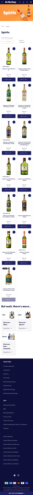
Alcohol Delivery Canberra (11, 464)
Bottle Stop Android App (10, 393)
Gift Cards (6, 378)
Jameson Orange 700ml (24, 253)
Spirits (7, 26)
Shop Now (6, 328)
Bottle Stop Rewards (9, 382)
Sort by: (21, 40)
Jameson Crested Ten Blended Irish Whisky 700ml (24, 107)
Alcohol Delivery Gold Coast (11, 456)
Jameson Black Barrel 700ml (24, 216)
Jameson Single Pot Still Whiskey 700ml (8, 142)
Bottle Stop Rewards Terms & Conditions (15, 424)
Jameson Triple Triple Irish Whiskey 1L (24, 69)
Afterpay (6, 428)
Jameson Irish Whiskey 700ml (8, 179)
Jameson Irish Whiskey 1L (8, 69)
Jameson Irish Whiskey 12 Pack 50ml (8, 253)
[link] (16, 12)
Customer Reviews (8, 366)
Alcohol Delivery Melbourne (11, 444)
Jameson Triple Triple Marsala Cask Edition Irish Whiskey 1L (24, 143)
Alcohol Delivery (8, 436)
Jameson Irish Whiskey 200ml (24, 179)
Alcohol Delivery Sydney (10, 440)
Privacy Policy (7, 417)
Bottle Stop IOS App (9, 389)
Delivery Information (9, 405)
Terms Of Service (8, 420)
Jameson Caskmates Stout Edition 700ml (9, 216)
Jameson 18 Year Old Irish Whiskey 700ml (8, 289)
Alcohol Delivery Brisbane (10, 452)
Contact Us (6, 370)
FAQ (4, 409)
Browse (2, 26)
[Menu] (2, 2)
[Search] (20, 2)
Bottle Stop (18, 486)
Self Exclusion (7, 385)
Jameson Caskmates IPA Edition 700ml (9, 106)
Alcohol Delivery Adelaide (10, 460)
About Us (6, 374)
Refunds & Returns (8, 413)
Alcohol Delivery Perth (9, 448)
